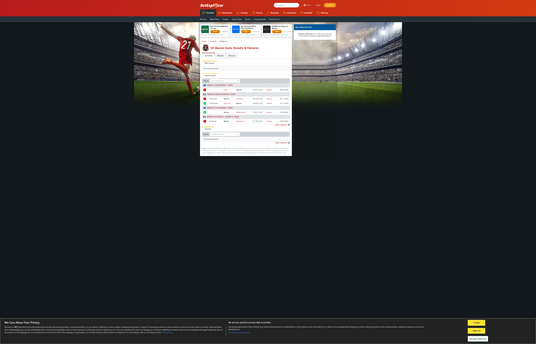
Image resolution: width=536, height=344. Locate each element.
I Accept (476, 322)
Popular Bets (237, 19)
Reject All (476, 330)
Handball (308, 12)
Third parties (167, 332)
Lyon (225, 90)
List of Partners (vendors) (238, 332)
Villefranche (241, 112)
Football (210, 12)
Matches (203, 19)
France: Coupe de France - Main (221, 94)
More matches (281, 125)
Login (318, 5)
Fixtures (232, 55)
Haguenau (240, 121)
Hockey (244, 12)
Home (204, 41)
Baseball (275, 12)
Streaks (225, 19)
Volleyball (291, 12)
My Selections (274, 19)
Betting (324, 12)
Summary (208, 55)
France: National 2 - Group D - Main (223, 117)
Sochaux (239, 99)
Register (330, 5)
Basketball (227, 12)
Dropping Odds (260, 19)
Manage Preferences (477, 338)
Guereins (227, 103)
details (269, 90)
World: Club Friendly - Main (220, 85)
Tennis (259, 12)
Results (248, 19)
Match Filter (214, 19)
